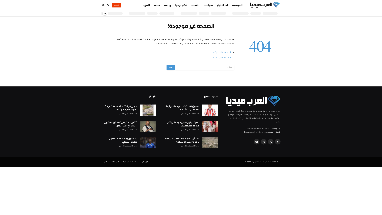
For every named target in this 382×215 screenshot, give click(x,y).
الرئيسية (237, 5)
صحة (157, 5)
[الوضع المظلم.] (103, 5)
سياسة (208, 5)
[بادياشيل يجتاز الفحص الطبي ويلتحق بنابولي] (148, 142)
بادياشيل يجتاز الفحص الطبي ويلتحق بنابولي (123, 140)
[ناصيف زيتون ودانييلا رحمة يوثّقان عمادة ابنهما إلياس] (210, 126)
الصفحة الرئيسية (222, 58)
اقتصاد (195, 5)
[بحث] (108, 5)
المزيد (146, 5)
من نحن (145, 162)
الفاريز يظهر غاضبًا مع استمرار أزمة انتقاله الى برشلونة (182, 108)
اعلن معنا (116, 162)
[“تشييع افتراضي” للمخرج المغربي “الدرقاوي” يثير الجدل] (148, 126)
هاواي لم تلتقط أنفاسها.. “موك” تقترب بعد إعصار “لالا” (121, 108)
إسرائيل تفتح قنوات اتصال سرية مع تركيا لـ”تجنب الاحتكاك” (182, 140)
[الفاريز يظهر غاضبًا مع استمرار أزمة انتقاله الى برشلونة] (210, 110)
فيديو (116, 5)
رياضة (167, 5)
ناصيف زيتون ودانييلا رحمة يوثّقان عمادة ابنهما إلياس (183, 124)
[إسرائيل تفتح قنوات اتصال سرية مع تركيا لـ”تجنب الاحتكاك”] (210, 142)
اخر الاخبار (222, 5)
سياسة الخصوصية (130, 162)
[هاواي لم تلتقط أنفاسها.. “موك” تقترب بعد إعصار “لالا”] (148, 110)
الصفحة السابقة (222, 52)
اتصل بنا (104, 162)
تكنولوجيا (181, 5)
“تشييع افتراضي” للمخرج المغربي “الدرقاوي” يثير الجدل (120, 124)
